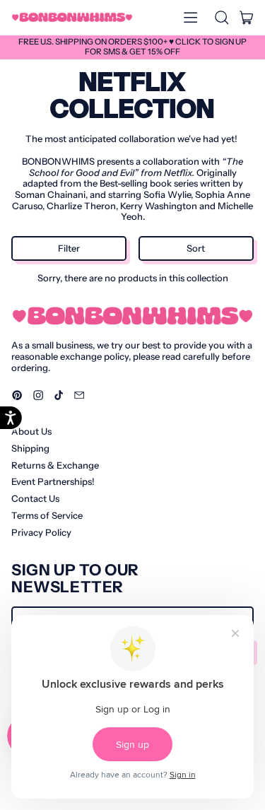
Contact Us (35, 498)
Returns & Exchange (55, 465)
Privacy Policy (41, 532)
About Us (31, 431)
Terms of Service (47, 515)
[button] (221, 17)
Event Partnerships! (53, 481)
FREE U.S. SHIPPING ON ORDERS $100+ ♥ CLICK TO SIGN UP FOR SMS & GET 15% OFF (132, 47)
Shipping (30, 448)
